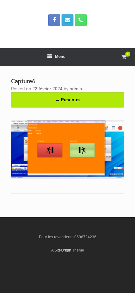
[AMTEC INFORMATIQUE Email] (67, 20)
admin (76, 88)
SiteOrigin (62, 250)
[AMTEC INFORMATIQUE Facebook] (54, 20)
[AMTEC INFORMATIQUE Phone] (81, 20)
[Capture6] (67, 177)
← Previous (67, 99)
